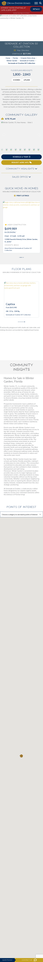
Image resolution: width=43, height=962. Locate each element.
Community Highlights (20, 168)
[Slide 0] (19, 257)
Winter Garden (12, 61)
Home (8, 58)
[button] (39, 134)
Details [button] (36, 9)
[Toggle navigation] (36, 3)
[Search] (40, 3)
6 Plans (27, 80)
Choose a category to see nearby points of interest (20, 514)
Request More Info (20, 162)
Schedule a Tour (20, 157)
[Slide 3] (23, 257)
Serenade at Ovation (27, 61)
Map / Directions (23, 50)
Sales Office (20, 177)
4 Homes (16, 80)
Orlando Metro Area (27, 58)
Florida (15, 58)
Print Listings (22, 196)
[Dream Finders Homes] (15, 3)
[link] (21, 134)
